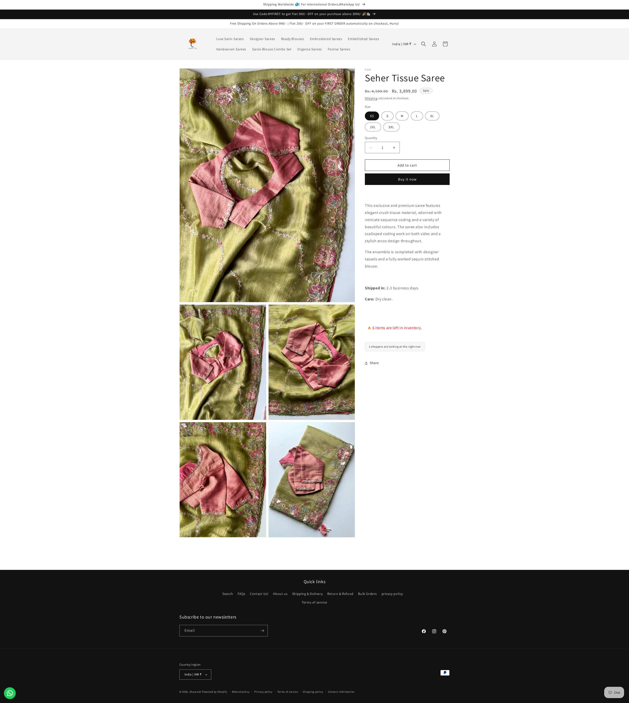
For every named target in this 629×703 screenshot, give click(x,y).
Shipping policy (313, 691)
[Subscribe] (262, 630)
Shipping (371, 98)
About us (280, 593)
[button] (423, 44)
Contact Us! (259, 593)
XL (432, 116)
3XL (391, 127)
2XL (373, 127)
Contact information (341, 691)
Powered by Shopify (214, 691)
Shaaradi (195, 691)
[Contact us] (10, 693)
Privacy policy (263, 691)
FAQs (241, 593)
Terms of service (314, 602)
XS (372, 116)
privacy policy (392, 593)
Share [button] (374, 363)
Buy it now (407, 179)
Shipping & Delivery (307, 593)
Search (227, 593)
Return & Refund (340, 593)
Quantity (371, 138)
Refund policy (240, 691)
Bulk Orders (367, 593)
